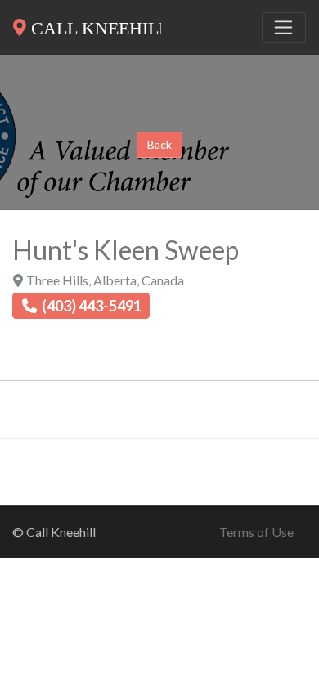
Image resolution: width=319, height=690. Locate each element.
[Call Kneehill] (87, 24)
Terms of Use (256, 532)
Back (159, 144)
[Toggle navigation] (284, 27)
